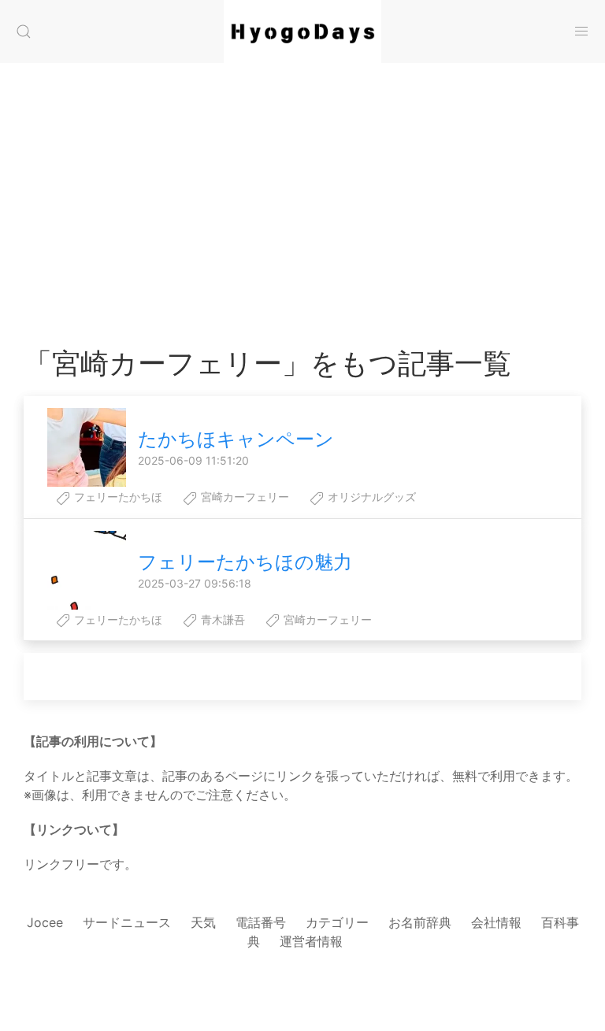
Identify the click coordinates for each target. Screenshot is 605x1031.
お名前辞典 (419, 922)
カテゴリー (337, 922)
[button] (24, 31)
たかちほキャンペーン (236, 439)
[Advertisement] (302, 189)
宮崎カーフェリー (243, 496)
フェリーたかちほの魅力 (245, 562)
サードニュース (127, 922)
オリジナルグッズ (370, 496)
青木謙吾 (221, 619)
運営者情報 (311, 941)
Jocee (45, 922)
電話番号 (261, 922)
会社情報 (496, 922)
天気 (203, 922)
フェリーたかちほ (116, 496)
